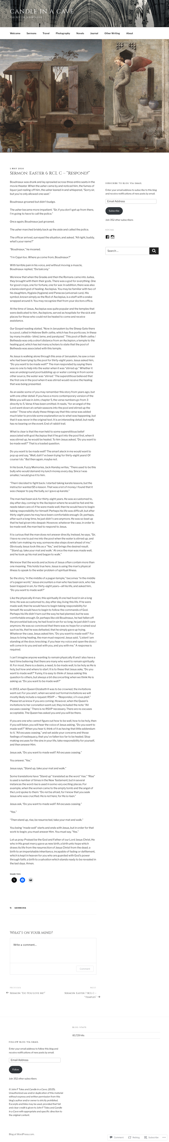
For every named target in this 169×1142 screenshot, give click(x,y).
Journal (94, 33)
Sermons (31, 33)
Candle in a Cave (42, 12)
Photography (63, 33)
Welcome (15, 33)
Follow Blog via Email (24, 1042)
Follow (15, 1069)
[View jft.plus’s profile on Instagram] (113, 237)
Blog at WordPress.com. (21, 1134)
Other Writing (112, 33)
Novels (80, 33)
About (129, 33)
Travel (46, 33)
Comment (85, 968)
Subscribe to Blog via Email (123, 183)
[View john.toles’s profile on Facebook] (107, 237)
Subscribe (114, 210)
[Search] (154, 250)
